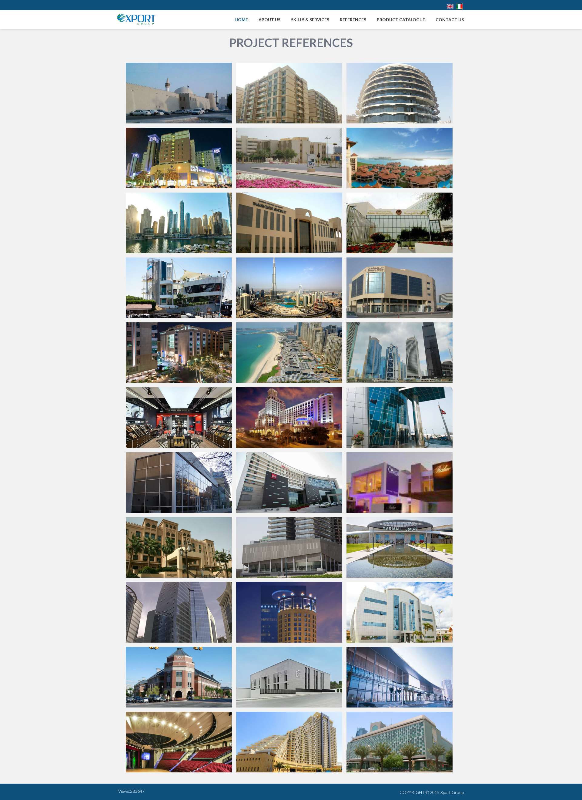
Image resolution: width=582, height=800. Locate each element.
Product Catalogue (401, 19)
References (353, 19)
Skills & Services (310, 19)
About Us (269, 19)
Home (241, 19)
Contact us (450, 19)
